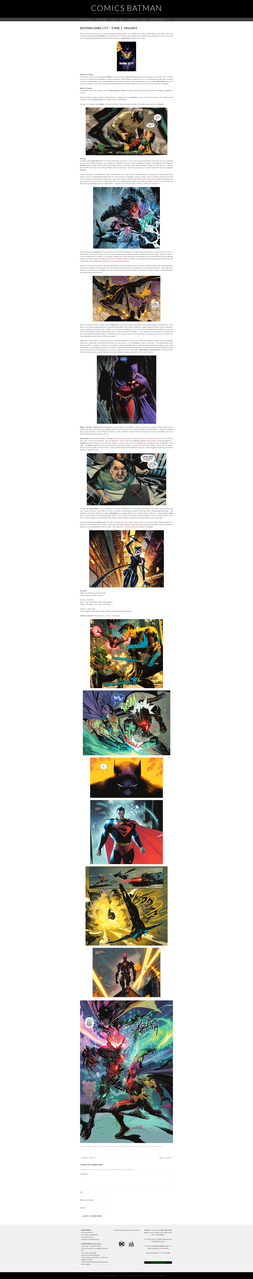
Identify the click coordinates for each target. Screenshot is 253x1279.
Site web (82, 1208)
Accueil (116, 1230)
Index (121, 19)
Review (100, 1146)
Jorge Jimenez (132, 1146)
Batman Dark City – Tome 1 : (105, 616)
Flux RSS (136, 1230)
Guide (113, 19)
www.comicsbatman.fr (152, 1253)
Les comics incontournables (90, 1234)
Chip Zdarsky (112, 1146)
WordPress (112, 1275)
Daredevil (140, 443)
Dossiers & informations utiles (90, 1239)
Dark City (119, 1146)
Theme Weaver (139, 1275)
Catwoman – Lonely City (88, 1157)
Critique (94, 1146)
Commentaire (84, 1174)
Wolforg (160, 1275)
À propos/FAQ (123, 1230)
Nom (82, 1192)
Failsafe (125, 1146)
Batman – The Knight (166, 1157)
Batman (89, 1146)
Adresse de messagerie (87, 1200)
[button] (158, 1262)
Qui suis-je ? (85, 1246)
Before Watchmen (94, 1255)
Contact (130, 1230)
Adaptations (132, 19)
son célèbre (119, 331)
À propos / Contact (157, 19)
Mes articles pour (89, 1253)
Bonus (143, 19)
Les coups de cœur (87, 1237)
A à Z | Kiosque (101, 19)
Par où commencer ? (88, 1232)
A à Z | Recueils (86, 19)
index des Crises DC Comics (120, 261)
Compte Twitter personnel (89, 1262)
